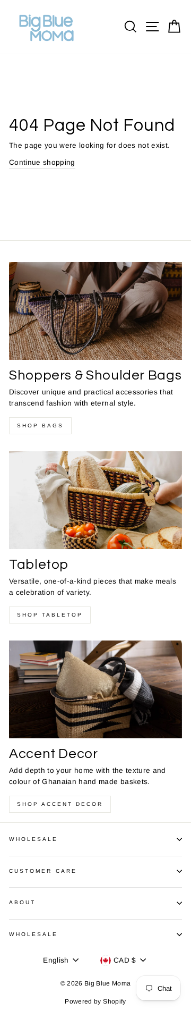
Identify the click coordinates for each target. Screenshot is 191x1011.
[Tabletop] (95, 500)
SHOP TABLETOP (50, 615)
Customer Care (43, 871)
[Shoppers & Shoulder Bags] (95, 310)
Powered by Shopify (95, 1001)
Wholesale (33, 839)
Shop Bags (40, 425)
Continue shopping (42, 162)
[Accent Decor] (95, 689)
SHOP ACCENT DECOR (60, 804)
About (22, 902)
